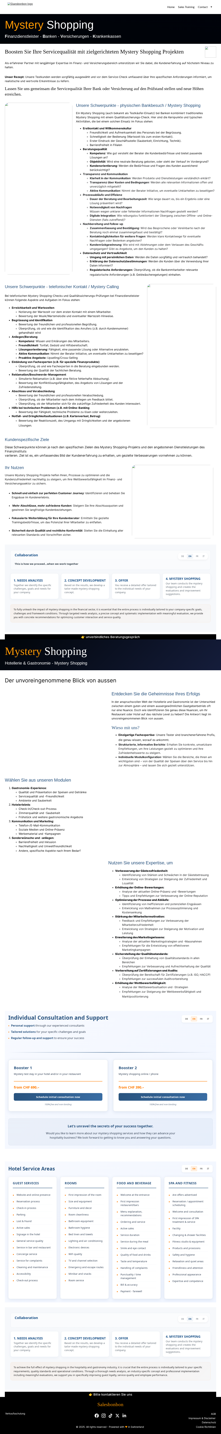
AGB (213, 1413)
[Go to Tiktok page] (110, 1416)
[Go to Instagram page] (104, 1416)
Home (171, 7)
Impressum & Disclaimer (202, 1418)
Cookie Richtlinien (206, 1426)
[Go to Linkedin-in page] (124, 1416)
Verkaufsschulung (15, 1413)
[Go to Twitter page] (117, 1416)
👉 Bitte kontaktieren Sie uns (110, 1394)
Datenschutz (209, 1422)
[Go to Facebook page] (97, 1416)
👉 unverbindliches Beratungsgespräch (110, 637)
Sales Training (186, 7)
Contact (203, 7)
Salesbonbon (110, 1404)
